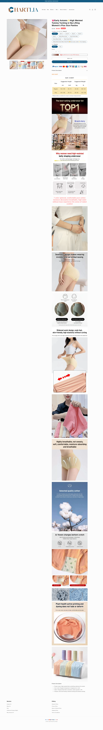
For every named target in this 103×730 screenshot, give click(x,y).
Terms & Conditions (56, 712)
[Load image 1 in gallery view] (14, 65)
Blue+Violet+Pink (68, 39)
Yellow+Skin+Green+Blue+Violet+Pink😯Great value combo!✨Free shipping (69, 41)
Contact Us (9, 704)
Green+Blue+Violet (57, 39)
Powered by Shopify (54, 721)
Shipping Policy (55, 710)
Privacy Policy (55, 706)
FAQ (8, 708)
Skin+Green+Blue (74, 36)
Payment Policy (55, 704)
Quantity (53, 49)
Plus (60, 46)
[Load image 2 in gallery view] (22, 65)
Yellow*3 (55, 33)
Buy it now (69, 61)
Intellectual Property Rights (12, 710)
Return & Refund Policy (56, 708)
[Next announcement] (95, 1)
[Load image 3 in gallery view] (31, 65)
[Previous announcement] (7, 1)
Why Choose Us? (10, 712)
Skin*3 (61, 33)
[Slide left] (8, 65)
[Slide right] (45, 65)
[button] (52, 9)
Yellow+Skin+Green (63, 36)
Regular (54, 46)
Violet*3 (79, 33)
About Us (9, 706)
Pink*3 (54, 36)
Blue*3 (73, 33)
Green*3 (67, 33)
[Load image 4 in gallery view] (40, 65)
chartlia (49, 721)
